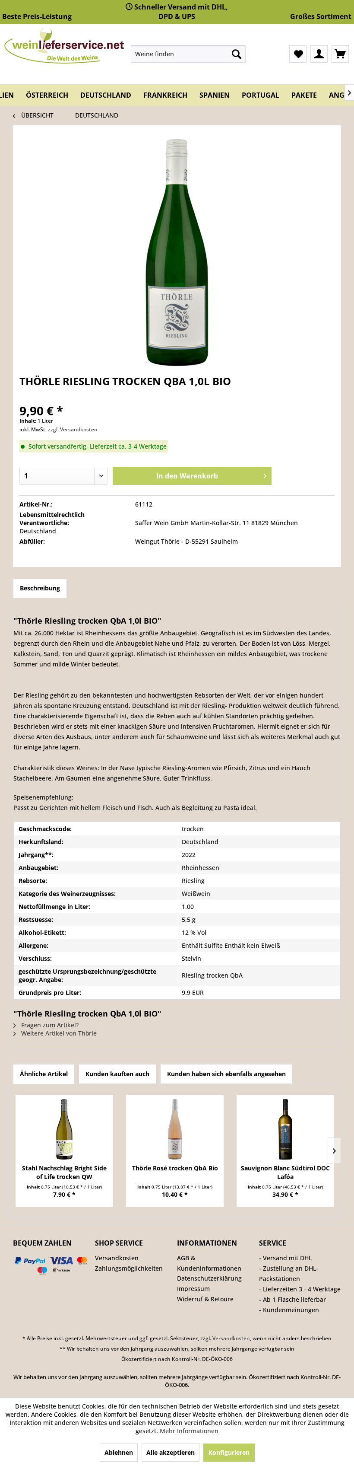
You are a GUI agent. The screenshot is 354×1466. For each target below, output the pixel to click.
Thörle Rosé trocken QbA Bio (175, 1168)
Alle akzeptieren (170, 1452)
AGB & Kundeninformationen (209, 1263)
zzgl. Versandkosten (73, 429)
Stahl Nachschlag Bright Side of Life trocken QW (64, 1172)
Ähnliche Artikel (44, 1074)
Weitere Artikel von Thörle (58, 1033)
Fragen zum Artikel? (49, 1025)
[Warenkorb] (340, 54)
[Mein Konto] (319, 54)
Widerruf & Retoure (205, 1299)
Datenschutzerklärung (209, 1278)
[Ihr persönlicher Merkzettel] (298, 54)
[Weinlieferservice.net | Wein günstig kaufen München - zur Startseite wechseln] (64, 46)
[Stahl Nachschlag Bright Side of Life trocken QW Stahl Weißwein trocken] (64, 1129)
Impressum (193, 1288)
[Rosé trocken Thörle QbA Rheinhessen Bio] (174, 1129)
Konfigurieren (229, 1452)
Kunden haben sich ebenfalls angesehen (226, 1074)
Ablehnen (118, 1452)
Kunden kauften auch (117, 1074)
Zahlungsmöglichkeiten (129, 1268)
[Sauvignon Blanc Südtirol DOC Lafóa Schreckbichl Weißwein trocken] (285, 1129)
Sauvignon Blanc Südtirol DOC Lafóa (285, 1172)
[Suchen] (237, 54)
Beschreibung (40, 588)
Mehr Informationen (189, 1431)
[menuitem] (188, 54)
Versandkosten (117, 1258)
